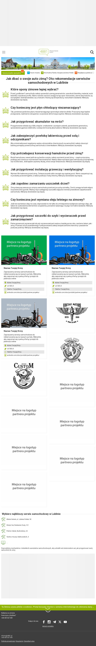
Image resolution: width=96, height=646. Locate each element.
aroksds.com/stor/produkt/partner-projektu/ (23, 292)
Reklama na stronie (8, 613)
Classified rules (29, 641)
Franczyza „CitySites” (8, 615)
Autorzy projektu (48, 626)
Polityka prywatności (8, 641)
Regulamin (19, 641)
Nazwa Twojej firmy (13, 268)
